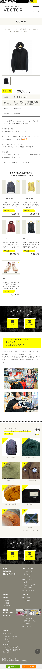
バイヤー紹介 (7, 606)
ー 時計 (24, 582)
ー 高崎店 (6, 600)
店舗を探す (30, 666)
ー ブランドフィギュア (29, 590)
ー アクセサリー (27, 574)
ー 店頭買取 (26, 597)
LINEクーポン (14, 666)
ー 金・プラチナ (27, 588)
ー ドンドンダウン (8, 633)
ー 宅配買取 (26, 600)
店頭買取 (12, 325)
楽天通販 (5, 610)
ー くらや (6, 642)
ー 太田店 (6, 603)
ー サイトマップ (27, 626)
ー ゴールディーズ (8, 639)
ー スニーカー (26, 577)
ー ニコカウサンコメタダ (11, 636)
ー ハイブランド (27, 579)
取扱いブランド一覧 (9, 574)
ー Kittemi (6, 644)
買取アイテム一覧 (27, 568)
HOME (5, 568)
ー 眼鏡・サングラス (28, 585)
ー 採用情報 (26, 624)
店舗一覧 (5, 597)
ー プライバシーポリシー (30, 621)
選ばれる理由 (7, 571)
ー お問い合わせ (27, 618)
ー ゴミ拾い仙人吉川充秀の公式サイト (11, 651)
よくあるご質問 (8, 613)
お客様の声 (6, 615)
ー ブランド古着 (27, 571)
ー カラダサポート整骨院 (11, 647)
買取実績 (5, 595)
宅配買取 (29, 325)
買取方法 (25, 595)
